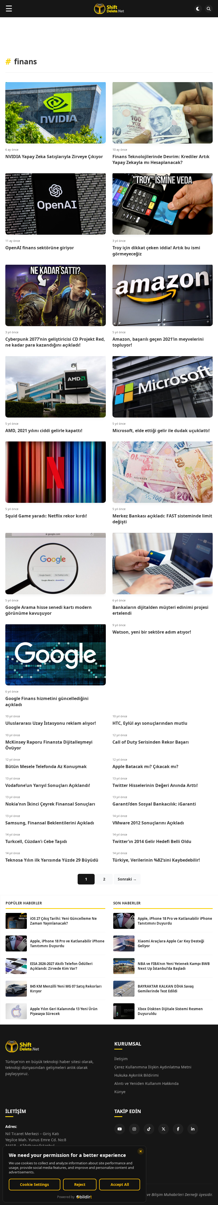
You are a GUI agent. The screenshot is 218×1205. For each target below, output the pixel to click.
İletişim (121, 1058)
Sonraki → (127, 879)
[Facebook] (178, 1129)
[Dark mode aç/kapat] (198, 9)
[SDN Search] (209, 9)
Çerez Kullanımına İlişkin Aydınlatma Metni (152, 1066)
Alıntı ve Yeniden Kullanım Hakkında (146, 1083)
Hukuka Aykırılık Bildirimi (136, 1075)
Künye (119, 1091)
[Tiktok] (149, 1129)
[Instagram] (134, 1129)
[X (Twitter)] (163, 1129)
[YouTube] (119, 1129)
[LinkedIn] (192, 1129)
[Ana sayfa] (109, 8)
